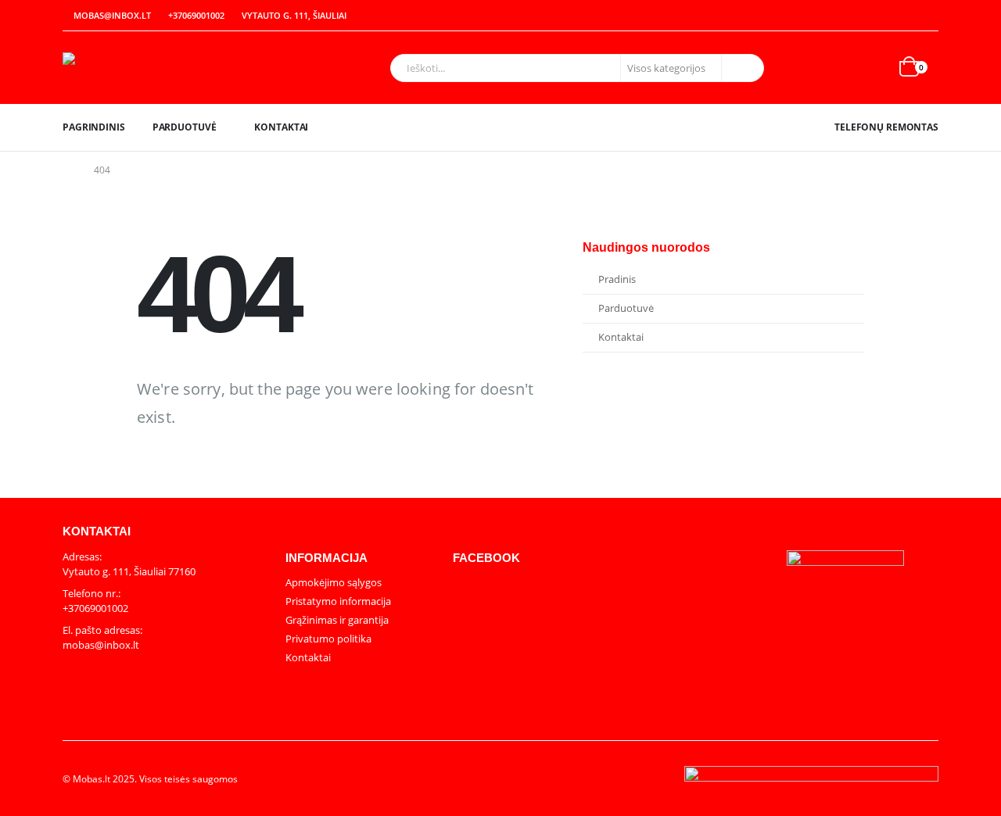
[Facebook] (927, 15)
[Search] (741, 68)
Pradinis (617, 279)
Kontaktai (281, 127)
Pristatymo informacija (338, 601)
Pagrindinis (94, 127)
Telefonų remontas (886, 127)
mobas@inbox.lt (112, 15)
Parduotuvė (184, 127)
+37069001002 (196, 15)
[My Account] (893, 16)
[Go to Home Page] (67, 170)
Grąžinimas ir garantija (337, 620)
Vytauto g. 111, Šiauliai (294, 15)
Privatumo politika (328, 639)
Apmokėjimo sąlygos (333, 582)
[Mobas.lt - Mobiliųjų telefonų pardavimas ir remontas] (160, 67)
